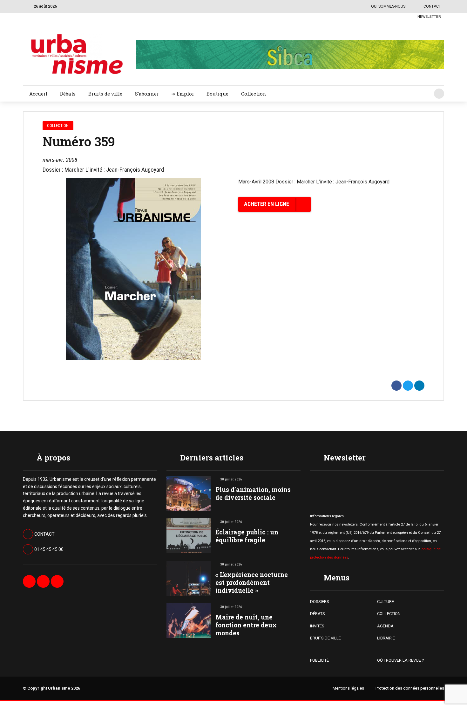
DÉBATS (317, 613)
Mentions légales (348, 688)
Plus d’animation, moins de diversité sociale (253, 493)
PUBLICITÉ (319, 660)
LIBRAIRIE (386, 638)
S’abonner (147, 93)
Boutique (217, 93)
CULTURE (385, 601)
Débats (68, 93)
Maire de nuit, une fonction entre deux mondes (246, 625)
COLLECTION (389, 613)
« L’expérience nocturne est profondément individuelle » (251, 582)
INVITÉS (317, 626)
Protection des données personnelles (410, 688)
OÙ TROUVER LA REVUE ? (400, 660)
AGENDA (385, 626)
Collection (253, 93)
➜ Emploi (182, 93)
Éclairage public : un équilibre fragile (246, 536)
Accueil (38, 93)
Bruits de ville (105, 93)
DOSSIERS (319, 601)
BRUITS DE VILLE (325, 638)
